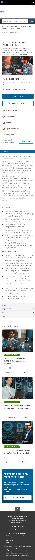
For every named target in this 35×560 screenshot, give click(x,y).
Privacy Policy (25, 555)
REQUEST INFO (26, 141)
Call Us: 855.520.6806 (10, 33)
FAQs (4, 316)
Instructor (5, 312)
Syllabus (4, 305)
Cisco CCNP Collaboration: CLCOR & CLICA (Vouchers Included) (15, 361)
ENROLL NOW (18, 96)
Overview (5, 152)
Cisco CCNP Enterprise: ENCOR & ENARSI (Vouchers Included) (17, 406)
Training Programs (12, 27)
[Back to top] (17, 516)
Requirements (6, 309)
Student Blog (21, 536)
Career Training (11, 529)
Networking (23, 27)
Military (8, 536)
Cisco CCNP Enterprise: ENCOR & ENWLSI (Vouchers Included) (17, 451)
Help (7, 542)
